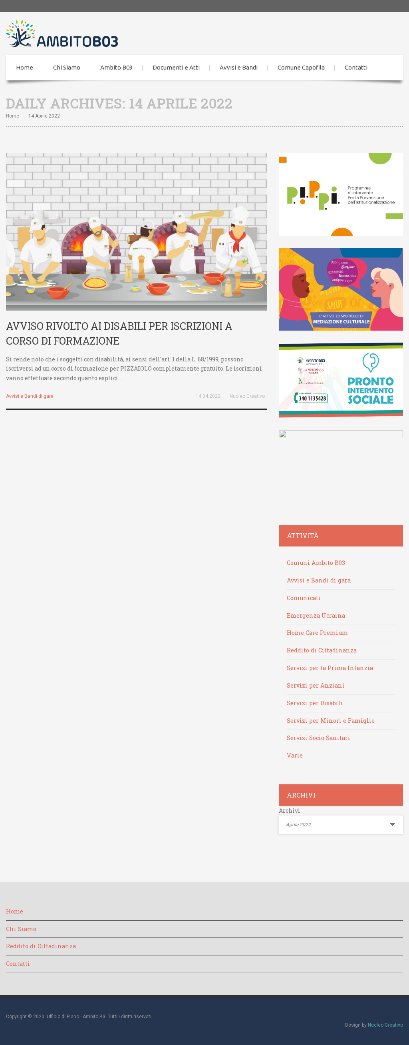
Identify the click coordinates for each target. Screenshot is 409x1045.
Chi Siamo (66, 67)
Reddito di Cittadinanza (322, 650)
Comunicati (304, 598)
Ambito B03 (116, 67)
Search (391, 67)
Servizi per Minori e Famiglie (331, 720)
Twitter (373, 6)
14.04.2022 (208, 396)
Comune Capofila (301, 67)
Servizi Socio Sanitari (318, 738)
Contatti (356, 67)
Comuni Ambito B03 (316, 562)
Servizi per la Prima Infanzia (330, 668)
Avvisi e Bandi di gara (30, 396)
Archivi (289, 810)
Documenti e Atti (176, 67)
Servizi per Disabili (315, 703)
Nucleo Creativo (247, 396)
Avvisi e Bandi (239, 67)
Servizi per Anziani (316, 685)
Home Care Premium (317, 632)
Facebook (385, 6)
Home (24, 67)
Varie (295, 755)
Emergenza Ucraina (316, 615)
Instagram (397, 6)
